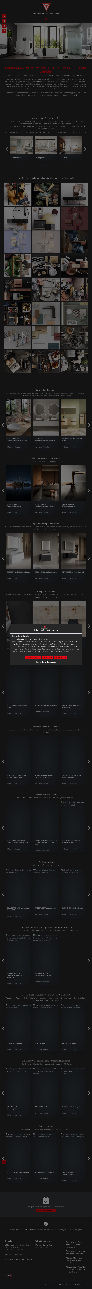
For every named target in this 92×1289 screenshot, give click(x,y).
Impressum (51, 662)
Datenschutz (41, 662)
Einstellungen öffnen (33, 657)
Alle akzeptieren (60, 657)
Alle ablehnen (47, 657)
